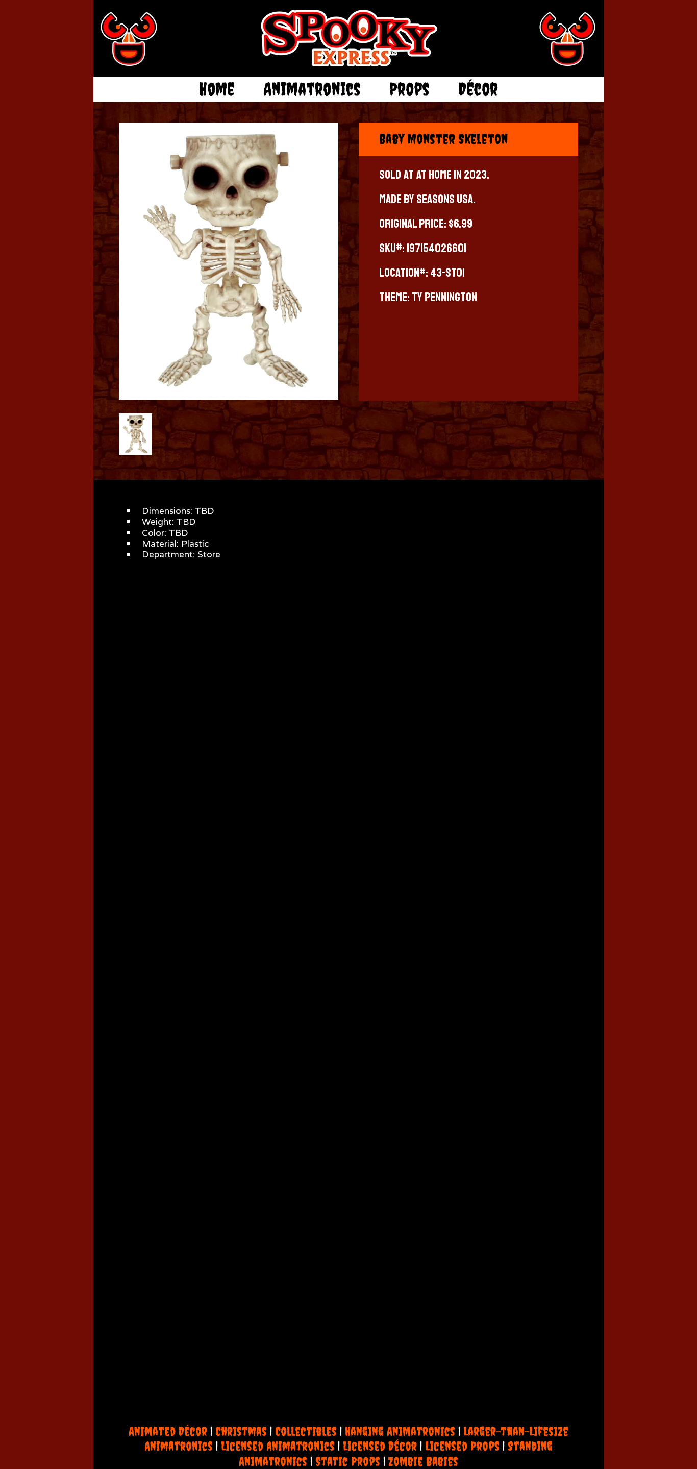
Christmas (241, 1431)
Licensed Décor (380, 1446)
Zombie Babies (423, 1461)
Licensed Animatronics (278, 1446)
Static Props (347, 1461)
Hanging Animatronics (400, 1431)
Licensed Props (462, 1446)
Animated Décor (168, 1431)
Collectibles (306, 1431)
